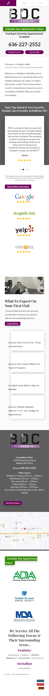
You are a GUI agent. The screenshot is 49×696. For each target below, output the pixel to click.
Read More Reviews (18, 186)
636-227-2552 (24, 44)
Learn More (12, 323)
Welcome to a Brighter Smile (17, 64)
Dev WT (10, 67)
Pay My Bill (34, 52)
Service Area (37, 658)
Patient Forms (14, 52)
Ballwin (25, 655)
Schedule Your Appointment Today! (24, 28)
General (28, 67)
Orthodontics (24, 668)
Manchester (14, 655)
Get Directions (13, 503)
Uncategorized (36, 67)
